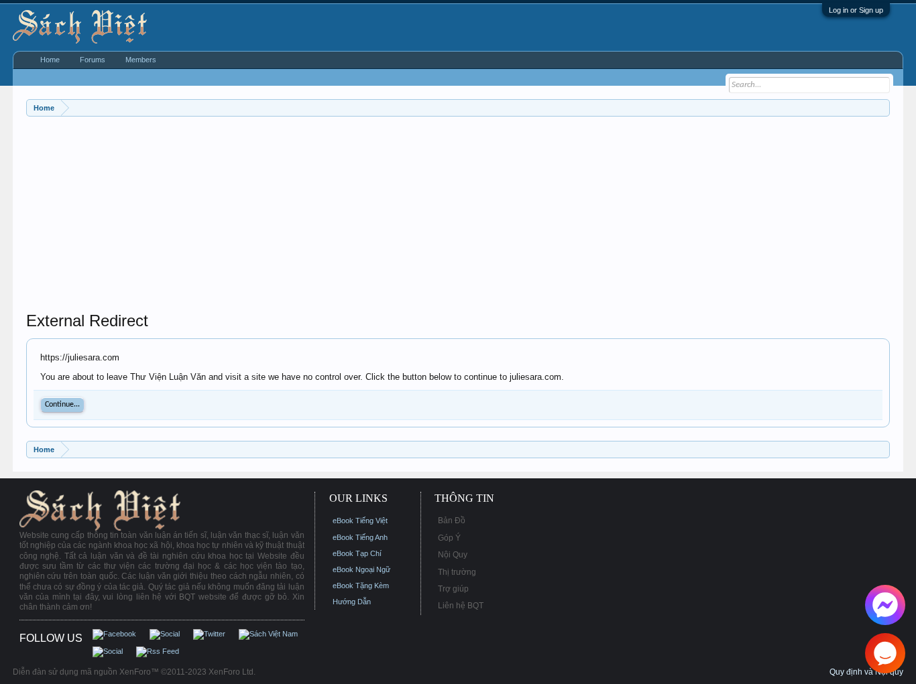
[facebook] (885, 605)
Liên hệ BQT (460, 605)
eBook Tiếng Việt (360, 521)
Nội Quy (452, 554)
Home (50, 60)
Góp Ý (449, 538)
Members (140, 60)
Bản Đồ (451, 520)
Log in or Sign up (856, 10)
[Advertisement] (428, 217)
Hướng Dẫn (352, 602)
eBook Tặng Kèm (361, 586)
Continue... (62, 405)
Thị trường (457, 572)
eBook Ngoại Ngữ (361, 569)
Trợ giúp (453, 589)
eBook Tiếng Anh (360, 537)
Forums (92, 60)
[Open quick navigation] (881, 107)
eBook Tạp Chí (357, 553)
